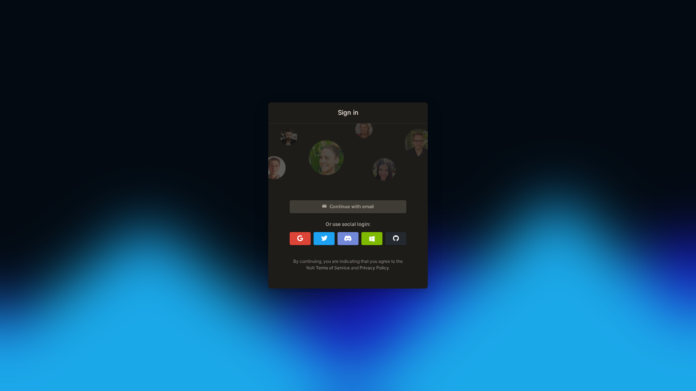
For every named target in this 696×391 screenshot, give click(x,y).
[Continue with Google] (300, 238)
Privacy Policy (374, 267)
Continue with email (352, 206)
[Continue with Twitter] (324, 238)
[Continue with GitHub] (395, 238)
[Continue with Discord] (348, 238)
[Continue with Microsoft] (371, 238)
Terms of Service (333, 267)
